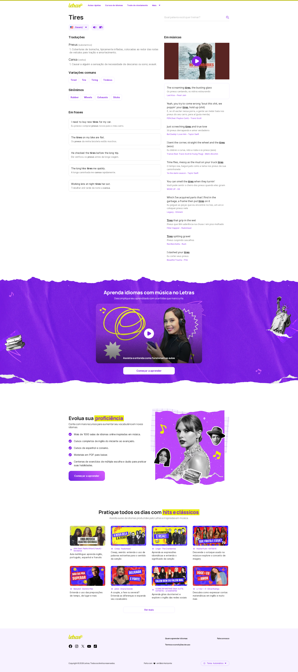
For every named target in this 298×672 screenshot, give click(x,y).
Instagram (77, 646)
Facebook (70, 646)
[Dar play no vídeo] (197, 61)
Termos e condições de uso (177, 644)
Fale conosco (223, 638)
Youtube (89, 646)
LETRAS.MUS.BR (76, 5)
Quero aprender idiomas (176, 638)
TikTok (95, 646)
